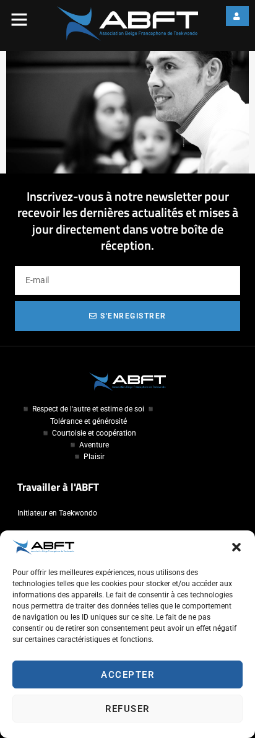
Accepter (127, 674)
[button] (236, 547)
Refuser (127, 708)
